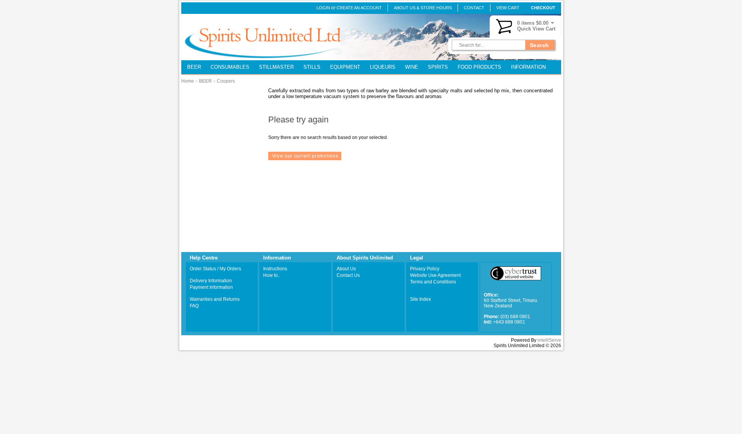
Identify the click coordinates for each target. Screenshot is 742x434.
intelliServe (549, 340)
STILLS (311, 67)
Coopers (226, 81)
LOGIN (323, 7)
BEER (194, 67)
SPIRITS (438, 67)
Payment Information (211, 287)
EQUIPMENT (345, 67)
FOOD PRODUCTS (479, 67)
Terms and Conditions (433, 282)
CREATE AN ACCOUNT (359, 7)
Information (528, 67)
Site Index (420, 299)
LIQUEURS (382, 67)
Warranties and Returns (215, 299)
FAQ (194, 306)
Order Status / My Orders (215, 268)
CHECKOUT (543, 7)
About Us (346, 268)
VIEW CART (507, 7)
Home (187, 81)
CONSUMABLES (230, 67)
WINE (411, 67)
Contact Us (348, 275)
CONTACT (474, 7)
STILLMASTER (276, 67)
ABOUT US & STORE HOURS (423, 7)
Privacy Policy (424, 268)
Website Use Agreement (435, 275)
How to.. (271, 275)
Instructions (275, 268)
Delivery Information (211, 280)
